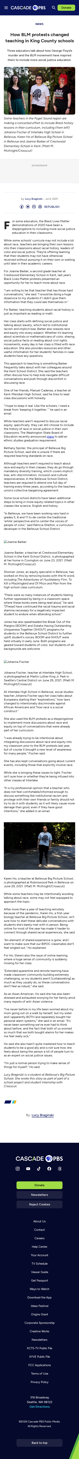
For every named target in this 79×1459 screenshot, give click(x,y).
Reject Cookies (39, 1204)
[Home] (39, 1158)
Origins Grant (39, 1314)
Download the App (39, 1297)
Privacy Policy (40, 1382)
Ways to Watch (39, 1289)
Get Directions (40, 1406)
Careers (39, 1238)
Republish (51, 207)
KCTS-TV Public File (39, 1348)
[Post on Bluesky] (28, 207)
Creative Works (39, 1331)
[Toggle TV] (73, 21)
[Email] (34, 207)
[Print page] (40, 207)
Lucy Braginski (33, 199)
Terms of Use (39, 1373)
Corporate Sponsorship (40, 1323)
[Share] (22, 207)
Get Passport (39, 1280)
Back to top (40, 1443)
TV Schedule (40, 1263)
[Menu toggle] (6, 7)
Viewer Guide (39, 1272)
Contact (39, 1230)
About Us (39, 1221)
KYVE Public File (39, 1356)
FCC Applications (39, 1365)
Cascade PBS (36, 1421)
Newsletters (39, 1195)
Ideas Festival (39, 1306)
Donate (66, 7)
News (39, 24)
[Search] (53, 7)
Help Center (39, 1246)
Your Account (39, 1255)
